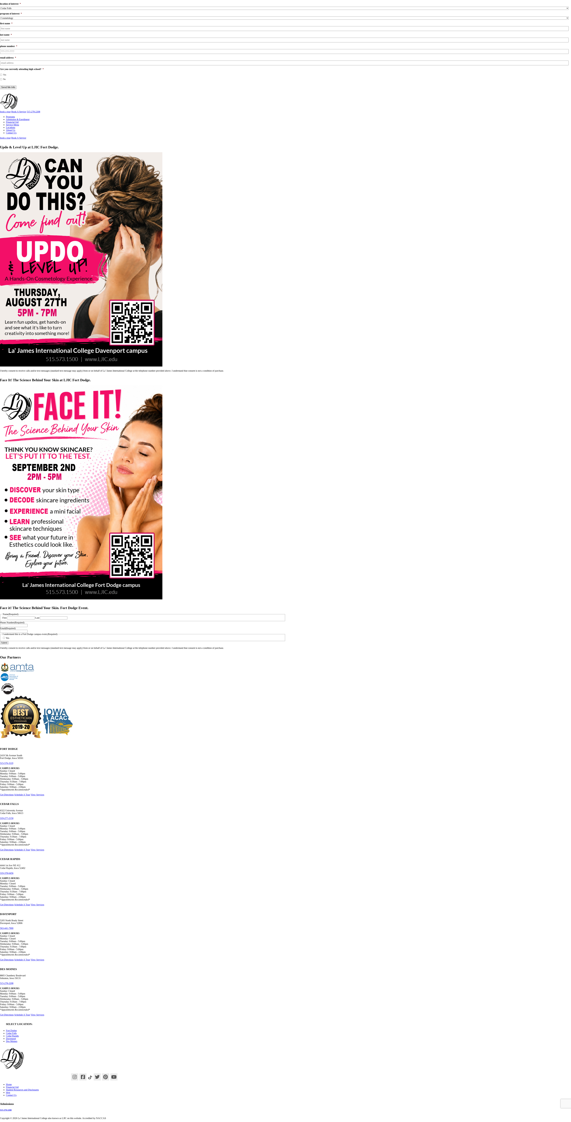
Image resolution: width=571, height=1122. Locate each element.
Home (9, 1084)
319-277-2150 (6, 818)
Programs (10, 116)
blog (8, 1092)
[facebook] (83, 1076)
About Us (10, 130)
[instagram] (74, 1076)
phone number (8, 46)
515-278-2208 (6, 983)
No (4, 79)
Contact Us (11, 133)
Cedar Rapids (12, 1036)
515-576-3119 (6, 763)
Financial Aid (12, 122)
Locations (10, 127)
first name (6, 23)
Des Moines (11, 1041)
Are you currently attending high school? (22, 69)
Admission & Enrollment (17, 119)
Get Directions (7, 794)
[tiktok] (90, 1076)
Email (8, 628)
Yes (4, 75)
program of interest (11, 13)
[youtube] (113, 1076)
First (4, 618)
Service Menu (12, 125)
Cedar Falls (11, 1033)
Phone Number (12, 622)
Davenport (11, 1038)
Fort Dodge (11, 1030)
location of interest (10, 4)
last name (6, 34)
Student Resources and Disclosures (22, 1089)
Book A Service (18, 111)
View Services (37, 794)
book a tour (5, 111)
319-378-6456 (6, 873)
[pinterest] (105, 1076)
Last (37, 618)
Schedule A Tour (22, 794)
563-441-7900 (6, 928)
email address (8, 57)
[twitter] (97, 1076)
